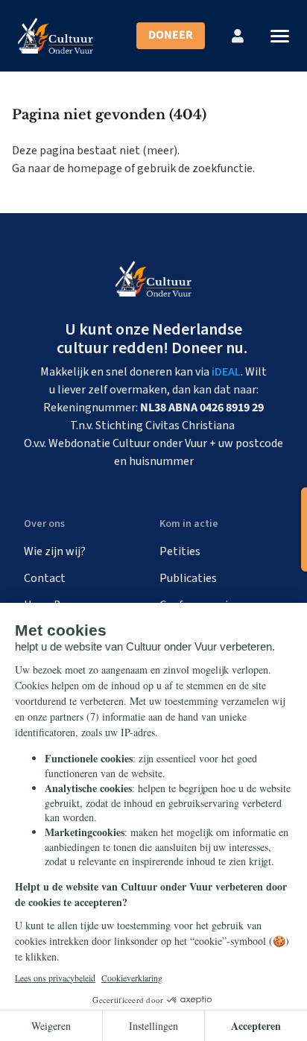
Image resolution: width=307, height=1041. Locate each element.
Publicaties (188, 578)
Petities (179, 551)
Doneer (170, 35)
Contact (45, 578)
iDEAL (226, 372)
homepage (94, 168)
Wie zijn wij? (55, 551)
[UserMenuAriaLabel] (238, 36)
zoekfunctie (222, 168)
